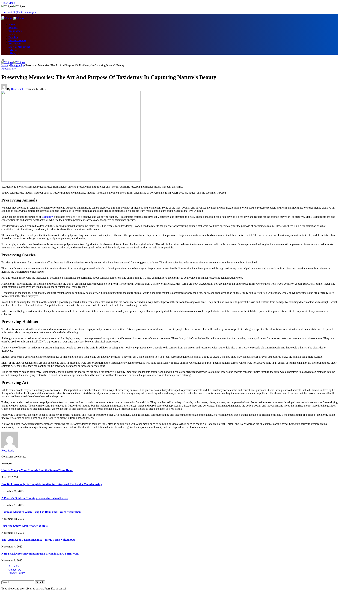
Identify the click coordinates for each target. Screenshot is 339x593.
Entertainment (17, 40)
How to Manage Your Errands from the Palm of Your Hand (37, 470)
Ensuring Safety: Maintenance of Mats (24, 525)
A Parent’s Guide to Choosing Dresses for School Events (34, 498)
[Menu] (2, 16)
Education (14, 43)
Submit (39, 582)
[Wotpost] (13, 18)
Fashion (13, 37)
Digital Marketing (19, 47)
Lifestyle (13, 53)
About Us (13, 566)
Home (11, 24)
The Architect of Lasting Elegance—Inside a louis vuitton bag (38, 539)
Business (13, 27)
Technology (15, 31)
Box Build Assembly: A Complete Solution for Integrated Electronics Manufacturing (51, 484)
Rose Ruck (17, 89)
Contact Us (14, 569)
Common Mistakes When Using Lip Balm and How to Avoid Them (41, 511)
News (11, 34)
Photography (8, 68)
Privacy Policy (16, 572)
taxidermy (47, 216)
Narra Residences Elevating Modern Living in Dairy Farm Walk (40, 553)
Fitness (12, 50)
